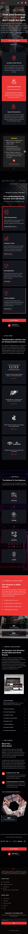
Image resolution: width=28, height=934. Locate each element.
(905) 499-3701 (15, 324)
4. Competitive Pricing (8, 715)
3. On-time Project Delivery (9, 712)
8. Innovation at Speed (8, 727)
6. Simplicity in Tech (7, 721)
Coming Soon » (14, 403)
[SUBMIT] (14, 923)
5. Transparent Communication (10, 718)
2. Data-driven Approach (8, 708)
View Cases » (14, 378)
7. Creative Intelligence (8, 724)
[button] (18, 3)
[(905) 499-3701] (9, 325)
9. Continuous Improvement (9, 730)
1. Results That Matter (8, 700)
